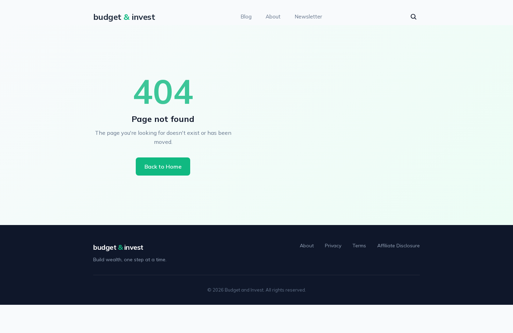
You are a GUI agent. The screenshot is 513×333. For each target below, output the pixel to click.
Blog (246, 16)
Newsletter (308, 16)
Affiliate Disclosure (398, 245)
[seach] (413, 16)
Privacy (333, 245)
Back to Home (162, 166)
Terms (359, 245)
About (273, 16)
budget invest (118, 247)
